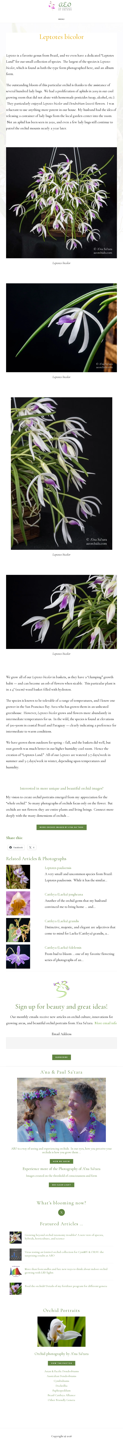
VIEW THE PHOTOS (61, 1363)
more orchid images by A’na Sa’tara (61, 827)
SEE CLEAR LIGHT (61, 1185)
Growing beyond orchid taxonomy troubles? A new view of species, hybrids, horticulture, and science (64, 1236)
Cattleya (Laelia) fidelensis (63, 947)
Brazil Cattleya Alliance (61, 1395)
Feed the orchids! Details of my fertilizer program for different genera (66, 1286)
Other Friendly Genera (61, 1400)
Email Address (61, 1034)
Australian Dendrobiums (61, 1376)
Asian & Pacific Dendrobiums (61, 1371)
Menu (61, 19)
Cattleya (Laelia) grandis (62, 921)
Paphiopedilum (62, 1390)
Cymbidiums (61, 1381)
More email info (106, 1023)
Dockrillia (61, 1385)
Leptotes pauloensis (58, 868)
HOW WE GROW (61, 1161)
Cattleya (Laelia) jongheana (64, 894)
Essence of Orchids (61, 5)
